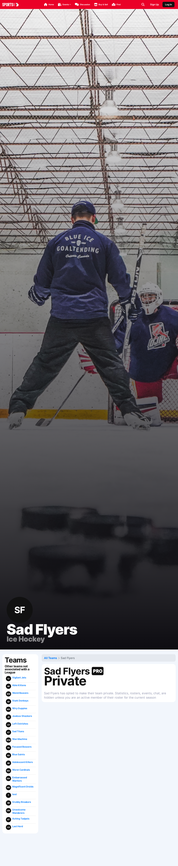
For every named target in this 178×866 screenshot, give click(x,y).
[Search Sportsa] (143, 4)
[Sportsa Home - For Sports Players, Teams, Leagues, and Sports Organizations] (12, 4)
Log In (168, 4)
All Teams (50, 658)
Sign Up (154, 4)
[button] (49, 4)
